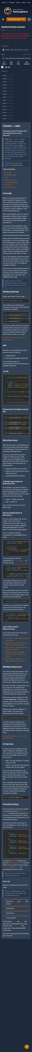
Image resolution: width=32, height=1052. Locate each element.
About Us (4, 2)
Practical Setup (11, 187)
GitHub (24, 2)
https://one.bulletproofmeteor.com (17, 906)
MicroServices (10, 180)
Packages (11, 2)
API (7, 177)
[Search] (3, 19)
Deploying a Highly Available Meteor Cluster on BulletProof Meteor (16, 654)
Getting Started (11, 175)
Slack (28, 2)
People (18, 2)
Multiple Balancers (12, 182)
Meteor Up (12, 861)
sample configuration (16, 863)
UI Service (9, 185)
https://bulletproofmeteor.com (16, 899)
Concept (8, 172)
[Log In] (29, 19)
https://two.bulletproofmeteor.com (17, 911)
